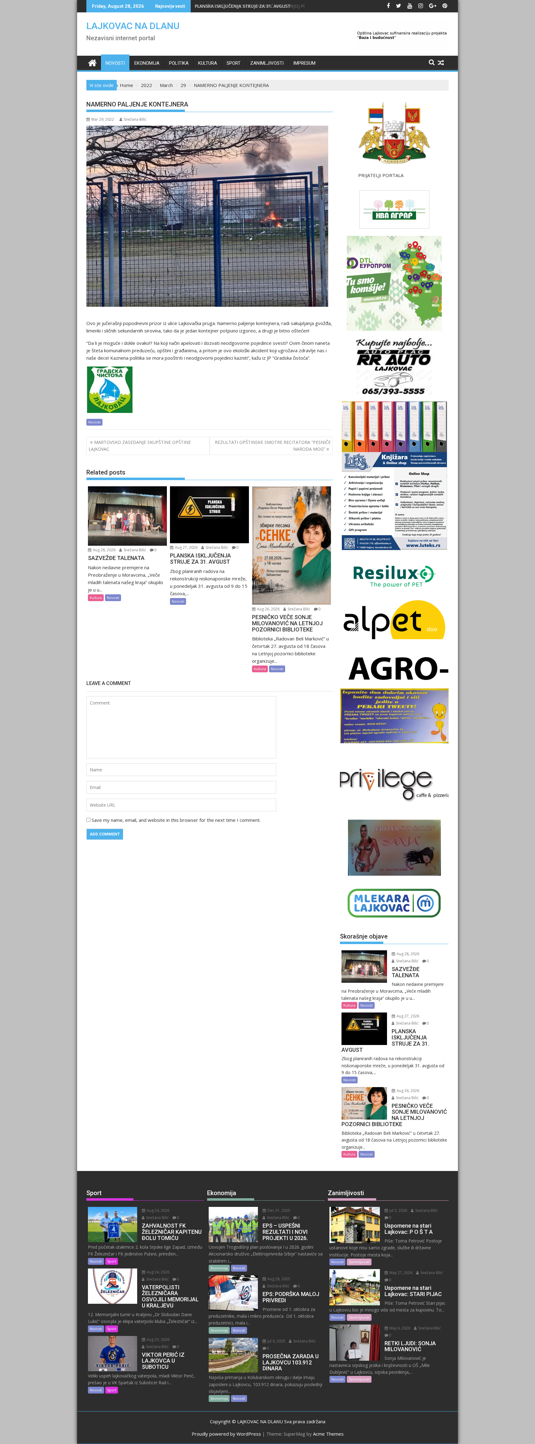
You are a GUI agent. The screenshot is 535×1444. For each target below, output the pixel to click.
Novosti (115, 63)
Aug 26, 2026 (268, 609)
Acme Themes (328, 1434)
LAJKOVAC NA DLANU (133, 25)
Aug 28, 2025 (278, 1278)
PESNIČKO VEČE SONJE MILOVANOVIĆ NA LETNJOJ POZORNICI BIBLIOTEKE (272, 6)
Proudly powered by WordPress (226, 1434)
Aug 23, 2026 (157, 1339)
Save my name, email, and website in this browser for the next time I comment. (176, 820)
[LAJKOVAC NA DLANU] (92, 62)
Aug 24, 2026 (157, 1210)
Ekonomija (146, 63)
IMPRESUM (304, 63)
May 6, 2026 (399, 1328)
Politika (179, 63)
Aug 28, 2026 (103, 550)
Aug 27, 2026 (186, 547)
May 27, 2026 (400, 1272)
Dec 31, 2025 (278, 1210)
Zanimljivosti (267, 63)
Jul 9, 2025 (276, 1341)
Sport (234, 63)
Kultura (207, 63)
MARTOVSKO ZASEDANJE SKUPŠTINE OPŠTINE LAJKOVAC (140, 445)
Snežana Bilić (135, 119)
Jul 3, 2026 (398, 1210)
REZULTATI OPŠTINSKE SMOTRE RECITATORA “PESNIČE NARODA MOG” (273, 445)
